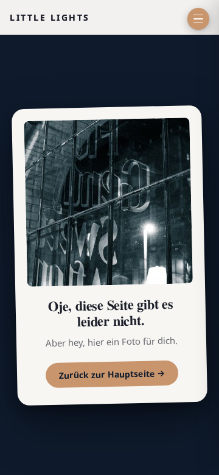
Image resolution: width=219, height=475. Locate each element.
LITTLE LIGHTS (50, 17)
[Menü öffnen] (198, 19)
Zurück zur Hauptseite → (112, 375)
